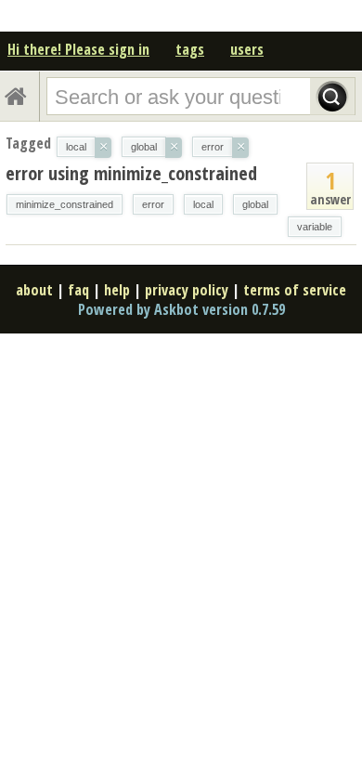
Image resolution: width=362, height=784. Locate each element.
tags (189, 49)
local (203, 204)
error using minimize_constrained (131, 173)
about (34, 290)
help (117, 290)
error (153, 204)
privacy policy (186, 290)
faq (78, 290)
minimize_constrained (64, 204)
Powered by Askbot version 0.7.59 (181, 309)
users (247, 49)
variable (314, 226)
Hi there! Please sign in (78, 49)
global (255, 204)
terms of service (294, 290)
